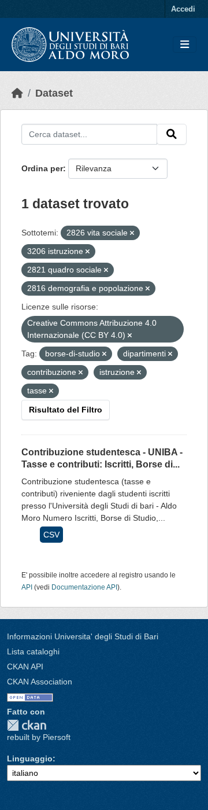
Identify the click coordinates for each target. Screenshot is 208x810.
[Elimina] (132, 233)
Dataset (54, 93)
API (26, 587)
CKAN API (25, 666)
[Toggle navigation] (184, 44)
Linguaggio (30, 758)
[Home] (17, 93)
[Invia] (172, 134)
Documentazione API (84, 587)
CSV (51, 534)
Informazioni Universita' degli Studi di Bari (82, 636)
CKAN (26, 725)
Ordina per (42, 168)
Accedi (183, 9)
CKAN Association (39, 681)
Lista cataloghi (33, 651)
